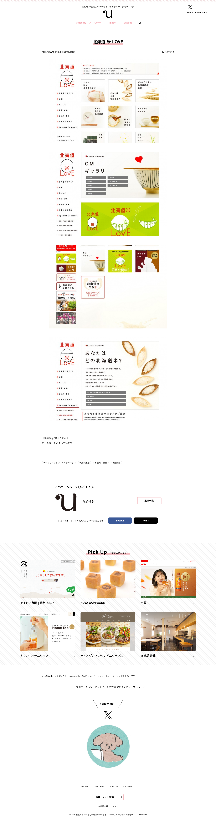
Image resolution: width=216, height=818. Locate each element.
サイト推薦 (108, 797)
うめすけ (169, 51)
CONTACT (129, 786)
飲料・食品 (101, 462)
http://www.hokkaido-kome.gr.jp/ (58, 51)
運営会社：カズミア (109, 806)
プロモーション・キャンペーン (59, 462)
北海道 (117, 462)
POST (146, 520)
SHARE (120, 520)
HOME (84, 786)
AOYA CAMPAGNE (93, 603)
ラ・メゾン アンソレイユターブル (102, 655)
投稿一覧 (149, 500)
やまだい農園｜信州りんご (37, 603)
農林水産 (85, 462)
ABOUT (114, 786)
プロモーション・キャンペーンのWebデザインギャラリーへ (108, 687)
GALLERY (99, 786)
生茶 (143, 603)
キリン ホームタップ (34, 655)
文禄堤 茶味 (148, 655)
